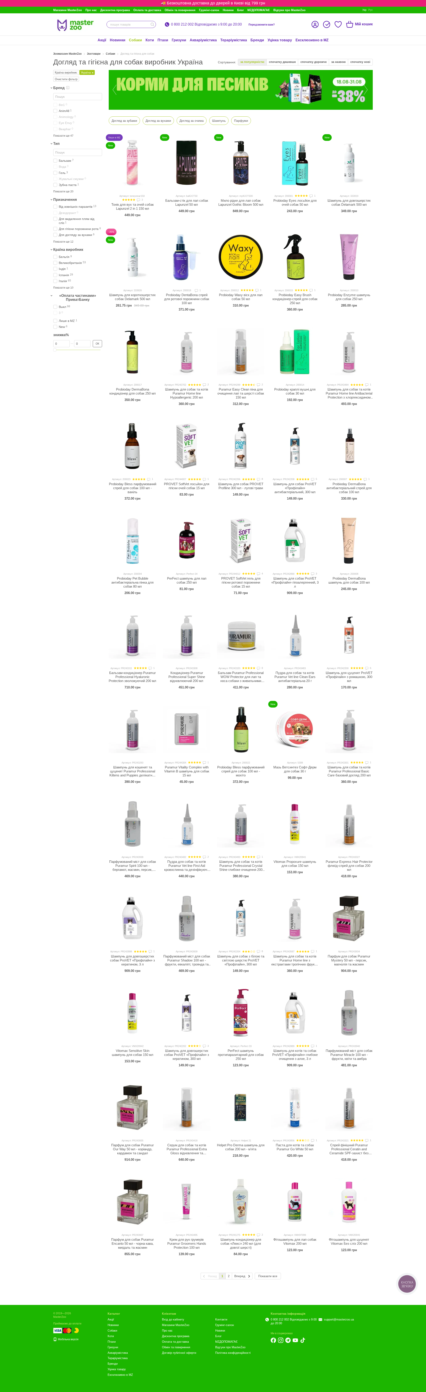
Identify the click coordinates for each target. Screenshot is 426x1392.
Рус (370, 10)
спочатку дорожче (313, 62)
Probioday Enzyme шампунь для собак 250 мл (349, 297)
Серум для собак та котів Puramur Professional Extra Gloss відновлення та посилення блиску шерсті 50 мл (186, 1153)
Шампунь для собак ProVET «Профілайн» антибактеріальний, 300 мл (294, 488)
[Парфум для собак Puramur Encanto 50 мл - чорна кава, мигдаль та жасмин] (132, 1201)
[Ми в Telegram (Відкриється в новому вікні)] (288, 1340)
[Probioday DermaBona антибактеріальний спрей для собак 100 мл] (349, 446)
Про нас (91, 10)
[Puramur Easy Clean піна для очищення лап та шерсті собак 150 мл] (240, 351)
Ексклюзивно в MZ (312, 40)
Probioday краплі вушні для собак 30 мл (295, 391)
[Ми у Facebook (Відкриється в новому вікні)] (273, 1340)
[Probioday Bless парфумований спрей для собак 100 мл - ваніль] (132, 446)
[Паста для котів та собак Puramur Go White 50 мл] (295, 1107)
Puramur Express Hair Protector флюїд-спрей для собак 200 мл (349, 865)
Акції (102, 40)
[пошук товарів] (152, 24)
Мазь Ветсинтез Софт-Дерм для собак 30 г (294, 769)
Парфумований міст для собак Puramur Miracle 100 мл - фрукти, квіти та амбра (349, 1055)
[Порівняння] (326, 24)
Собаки (135, 40)
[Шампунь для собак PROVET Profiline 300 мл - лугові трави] (240, 446)
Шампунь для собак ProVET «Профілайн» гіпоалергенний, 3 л (295, 582)
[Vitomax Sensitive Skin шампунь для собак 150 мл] (132, 1013)
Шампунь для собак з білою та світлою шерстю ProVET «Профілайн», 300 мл (240, 960)
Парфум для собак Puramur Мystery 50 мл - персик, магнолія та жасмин (349, 960)
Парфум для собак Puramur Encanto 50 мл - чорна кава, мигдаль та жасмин (132, 1243)
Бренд (59, 88)
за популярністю (252, 62)
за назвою (338, 62)
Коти (150, 40)
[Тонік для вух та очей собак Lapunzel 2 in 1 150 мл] (132, 162)
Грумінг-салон (209, 10)
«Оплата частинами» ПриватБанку (77, 297)
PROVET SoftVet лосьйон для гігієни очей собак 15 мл (186, 486)
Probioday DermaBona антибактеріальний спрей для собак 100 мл (349, 488)
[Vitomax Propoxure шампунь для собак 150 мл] (295, 824)
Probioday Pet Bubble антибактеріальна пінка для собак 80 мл (132, 582)
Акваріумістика (203, 40)
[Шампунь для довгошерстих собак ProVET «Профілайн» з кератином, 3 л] (132, 918)
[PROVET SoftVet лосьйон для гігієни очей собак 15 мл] (186, 446)
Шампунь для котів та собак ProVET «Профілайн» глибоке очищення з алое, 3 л (295, 1055)
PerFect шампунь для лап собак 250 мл (186, 580)
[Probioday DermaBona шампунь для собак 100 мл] (349, 540)
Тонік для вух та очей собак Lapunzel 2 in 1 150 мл (132, 206)
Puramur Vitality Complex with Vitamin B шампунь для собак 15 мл (186, 771)
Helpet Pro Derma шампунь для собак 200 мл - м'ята (240, 1147)
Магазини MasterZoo (67, 10)
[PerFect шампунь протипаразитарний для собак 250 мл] (240, 1013)
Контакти (221, 1319)
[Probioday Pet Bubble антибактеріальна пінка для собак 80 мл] (132, 540)
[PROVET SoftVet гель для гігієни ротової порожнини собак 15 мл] (240, 540)
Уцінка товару (280, 40)
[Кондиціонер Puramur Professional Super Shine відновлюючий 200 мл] (186, 635)
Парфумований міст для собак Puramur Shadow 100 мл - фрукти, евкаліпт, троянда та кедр (186, 962)
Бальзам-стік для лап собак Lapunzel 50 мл (186, 202)
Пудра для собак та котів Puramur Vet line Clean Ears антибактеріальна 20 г (295, 677)
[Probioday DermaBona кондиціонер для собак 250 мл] (132, 351)
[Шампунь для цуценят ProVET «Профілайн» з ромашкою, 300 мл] (349, 635)
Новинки (117, 40)
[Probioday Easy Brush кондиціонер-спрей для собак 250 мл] (295, 257)
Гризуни (179, 40)
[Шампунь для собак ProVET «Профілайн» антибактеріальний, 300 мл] (295, 446)
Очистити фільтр (66, 79)
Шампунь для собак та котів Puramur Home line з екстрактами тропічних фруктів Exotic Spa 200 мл (295, 962)
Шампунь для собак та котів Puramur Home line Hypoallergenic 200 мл (186, 393)
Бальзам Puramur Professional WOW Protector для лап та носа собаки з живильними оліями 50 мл (241, 679)
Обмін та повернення (180, 10)
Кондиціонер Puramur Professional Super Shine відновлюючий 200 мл (186, 677)
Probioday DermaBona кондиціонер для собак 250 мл (132, 391)
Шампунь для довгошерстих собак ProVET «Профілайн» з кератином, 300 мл (186, 1055)
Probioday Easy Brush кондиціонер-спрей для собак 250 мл (295, 299)
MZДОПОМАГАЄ (258, 10)
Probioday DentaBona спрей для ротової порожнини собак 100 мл (186, 299)
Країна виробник (68, 249)
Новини (228, 10)
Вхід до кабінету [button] (173, 1319)
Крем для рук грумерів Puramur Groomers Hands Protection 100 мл (186, 1243)
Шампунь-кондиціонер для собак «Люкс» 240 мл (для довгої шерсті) (241, 1243)
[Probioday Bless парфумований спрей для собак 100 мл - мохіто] (240, 729)
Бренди (257, 40)
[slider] (54, 349)
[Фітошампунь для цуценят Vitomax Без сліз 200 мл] (349, 1201)
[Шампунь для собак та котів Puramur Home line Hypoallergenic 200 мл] (186, 351)
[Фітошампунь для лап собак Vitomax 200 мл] (295, 1201)
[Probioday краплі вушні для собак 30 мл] (295, 351)
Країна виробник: (66, 72)
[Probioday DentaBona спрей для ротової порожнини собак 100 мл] (186, 257)
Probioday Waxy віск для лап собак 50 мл (240, 297)
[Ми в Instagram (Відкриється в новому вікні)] (280, 1340)
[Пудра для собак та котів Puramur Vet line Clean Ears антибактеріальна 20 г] (295, 635)
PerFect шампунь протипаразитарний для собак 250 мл (241, 1055)
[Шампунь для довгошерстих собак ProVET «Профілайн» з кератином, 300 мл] (186, 1013)
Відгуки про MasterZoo (289, 10)
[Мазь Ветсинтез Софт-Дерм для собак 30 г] (295, 729)
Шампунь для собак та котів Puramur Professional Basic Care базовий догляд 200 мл (349, 771)
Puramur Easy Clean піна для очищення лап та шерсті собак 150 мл (240, 393)
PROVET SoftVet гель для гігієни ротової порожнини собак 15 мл (240, 582)
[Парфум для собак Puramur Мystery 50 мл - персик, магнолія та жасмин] (349, 918)
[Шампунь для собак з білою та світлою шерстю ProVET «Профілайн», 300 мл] (240, 918)
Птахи (163, 40)
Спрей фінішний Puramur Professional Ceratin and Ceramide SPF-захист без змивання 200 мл (349, 1151)
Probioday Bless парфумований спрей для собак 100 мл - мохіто (240, 771)
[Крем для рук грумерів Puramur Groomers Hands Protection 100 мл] (186, 1201)
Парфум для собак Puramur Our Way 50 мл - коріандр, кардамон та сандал (132, 1149)
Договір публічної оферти (179, 1352)
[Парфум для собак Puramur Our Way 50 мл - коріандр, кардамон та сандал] (132, 1107)
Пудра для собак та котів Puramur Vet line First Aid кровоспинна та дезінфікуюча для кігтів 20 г (186, 867)
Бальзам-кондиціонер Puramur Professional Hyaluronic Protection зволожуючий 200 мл (132, 677)
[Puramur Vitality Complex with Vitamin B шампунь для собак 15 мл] (186, 729)
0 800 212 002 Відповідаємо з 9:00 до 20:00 (206, 24)
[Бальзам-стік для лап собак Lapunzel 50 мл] (186, 162)
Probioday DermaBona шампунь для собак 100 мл (349, 580)
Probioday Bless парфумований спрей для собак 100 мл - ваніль (132, 488)
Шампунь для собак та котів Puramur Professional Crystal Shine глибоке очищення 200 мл (240, 867)
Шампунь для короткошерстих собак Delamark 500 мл (132, 297)
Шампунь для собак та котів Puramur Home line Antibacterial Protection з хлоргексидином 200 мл (349, 395)
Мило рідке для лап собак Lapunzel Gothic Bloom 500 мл (240, 202)
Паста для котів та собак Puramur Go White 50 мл (295, 1147)
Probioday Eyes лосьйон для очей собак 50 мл (295, 202)
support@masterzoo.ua (339, 1319)
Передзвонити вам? (261, 24)
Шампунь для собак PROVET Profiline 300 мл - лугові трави (240, 486)
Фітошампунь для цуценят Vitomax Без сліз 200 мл (349, 1241)
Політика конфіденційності (233, 1352)
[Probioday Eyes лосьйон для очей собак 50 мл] (295, 162)
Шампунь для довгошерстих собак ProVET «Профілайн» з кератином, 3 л (132, 960)
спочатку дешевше (282, 62)
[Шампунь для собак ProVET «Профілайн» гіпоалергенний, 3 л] (295, 540)
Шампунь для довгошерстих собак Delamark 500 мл (349, 202)
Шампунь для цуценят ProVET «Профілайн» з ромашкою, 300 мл (349, 677)
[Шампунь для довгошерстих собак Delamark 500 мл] (349, 162)
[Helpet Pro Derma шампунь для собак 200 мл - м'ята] (240, 1107)
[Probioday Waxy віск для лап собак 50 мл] (240, 257)
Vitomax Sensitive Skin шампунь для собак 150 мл (132, 1053)
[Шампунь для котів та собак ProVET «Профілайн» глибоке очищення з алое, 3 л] (295, 1013)
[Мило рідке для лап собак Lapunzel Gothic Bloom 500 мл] (240, 162)
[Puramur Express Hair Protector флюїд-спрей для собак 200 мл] (349, 824)
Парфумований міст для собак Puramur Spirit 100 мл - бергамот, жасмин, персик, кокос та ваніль (132, 867)
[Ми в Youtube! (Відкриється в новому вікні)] (295, 1340)
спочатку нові (360, 62)
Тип (56, 144)
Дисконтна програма (115, 10)
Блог (240, 10)
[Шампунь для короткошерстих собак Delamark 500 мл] (132, 257)
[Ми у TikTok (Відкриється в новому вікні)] (302, 1340)
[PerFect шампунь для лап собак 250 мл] (186, 540)
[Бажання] (338, 24)
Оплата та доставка (147, 10)
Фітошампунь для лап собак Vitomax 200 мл (294, 1241)
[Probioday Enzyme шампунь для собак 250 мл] (349, 257)
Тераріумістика (233, 40)
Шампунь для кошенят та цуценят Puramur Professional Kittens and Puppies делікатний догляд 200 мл (132, 773)
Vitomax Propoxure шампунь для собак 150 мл (295, 864)
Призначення (65, 199)
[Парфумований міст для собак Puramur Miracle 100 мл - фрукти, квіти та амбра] (349, 1013)
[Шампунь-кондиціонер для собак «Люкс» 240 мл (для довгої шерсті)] (240, 1201)
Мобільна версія (68, 1339)
